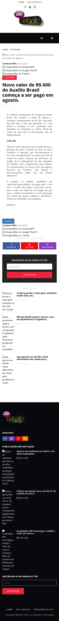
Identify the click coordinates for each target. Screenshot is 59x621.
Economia (15, 49)
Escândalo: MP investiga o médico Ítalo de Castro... (36, 532)
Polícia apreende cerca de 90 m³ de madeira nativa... (36, 492)
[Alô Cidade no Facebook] (25, 7)
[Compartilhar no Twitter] (16, 73)
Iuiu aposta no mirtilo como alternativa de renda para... (32, 358)
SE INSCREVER (29, 275)
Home (5, 49)
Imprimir (8, 221)
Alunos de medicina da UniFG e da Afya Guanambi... (35, 452)
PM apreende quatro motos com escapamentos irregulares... (35, 318)
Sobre (21, 2)
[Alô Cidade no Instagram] (34, 7)
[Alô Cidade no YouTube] (30, 7)
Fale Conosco (35, 2)
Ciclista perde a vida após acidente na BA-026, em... (37, 294)
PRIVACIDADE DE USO (43, 609)
